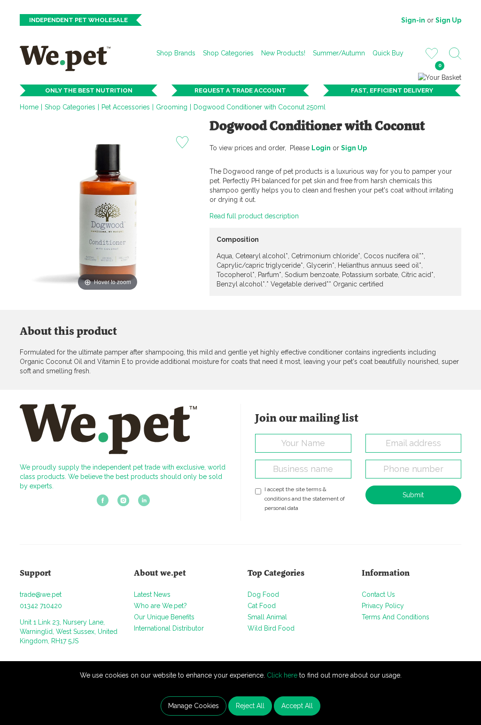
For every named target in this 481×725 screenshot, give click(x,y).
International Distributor (169, 628)
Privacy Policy (383, 605)
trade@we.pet (41, 594)
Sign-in (413, 20)
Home (29, 107)
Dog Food (263, 594)
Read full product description (254, 216)
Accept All (297, 706)
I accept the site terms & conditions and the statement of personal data (304, 498)
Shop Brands (175, 53)
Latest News (152, 594)
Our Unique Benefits (164, 617)
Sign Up (448, 20)
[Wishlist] (432, 53)
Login (321, 148)
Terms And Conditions (395, 617)
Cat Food (262, 605)
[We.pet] (68, 58)
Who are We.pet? (160, 605)
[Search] (455, 53)
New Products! (283, 53)
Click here (282, 675)
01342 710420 (41, 605)
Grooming (171, 107)
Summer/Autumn (339, 53)
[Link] (103, 503)
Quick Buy (387, 53)
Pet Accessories (125, 107)
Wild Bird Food (271, 628)
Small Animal (267, 617)
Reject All (250, 706)
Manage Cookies (193, 706)
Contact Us (378, 594)
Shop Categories (228, 53)
